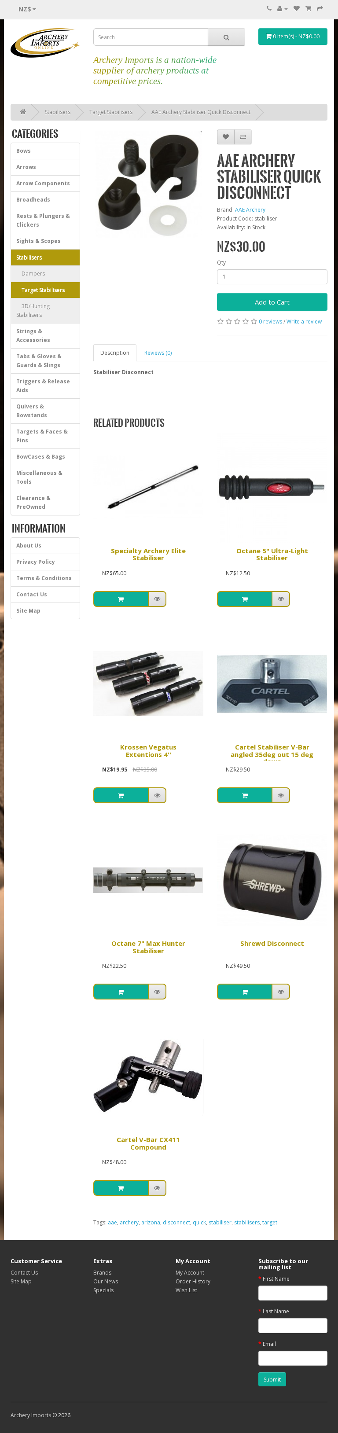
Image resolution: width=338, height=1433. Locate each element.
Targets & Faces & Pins (42, 436)
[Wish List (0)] (297, 8)
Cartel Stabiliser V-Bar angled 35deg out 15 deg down (272, 754)
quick (199, 1222)
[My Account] (282, 8)
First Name (276, 1278)
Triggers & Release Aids (43, 386)
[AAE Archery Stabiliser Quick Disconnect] (148, 184)
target (269, 1222)
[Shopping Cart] (308, 8)
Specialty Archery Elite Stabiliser (148, 554)
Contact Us (31, 594)
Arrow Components (43, 183)
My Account (190, 1272)
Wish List (186, 1290)
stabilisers (247, 1222)
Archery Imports (31, 1415)
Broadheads (33, 199)
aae (112, 1222)
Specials (103, 1290)
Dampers (30, 273)
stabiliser (220, 1222)
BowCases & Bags (40, 456)
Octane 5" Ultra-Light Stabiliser (272, 554)
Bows (23, 150)
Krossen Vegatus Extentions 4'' (148, 750)
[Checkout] (320, 8)
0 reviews (270, 321)
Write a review (304, 321)
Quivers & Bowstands (31, 411)
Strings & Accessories (33, 335)
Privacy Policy (35, 562)
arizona (150, 1222)
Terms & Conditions (44, 578)
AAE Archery (250, 209)
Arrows (26, 167)
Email (269, 1344)
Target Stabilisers (110, 112)
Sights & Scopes (38, 241)
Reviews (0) (158, 352)
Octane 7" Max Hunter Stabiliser (148, 947)
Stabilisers (57, 112)
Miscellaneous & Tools (39, 477)
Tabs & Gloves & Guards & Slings (39, 361)
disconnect (176, 1222)
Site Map (28, 610)
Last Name (276, 1311)
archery (129, 1222)
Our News (105, 1281)
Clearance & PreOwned (33, 502)
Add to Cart (272, 302)
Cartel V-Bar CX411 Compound (148, 1143)
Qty (221, 262)
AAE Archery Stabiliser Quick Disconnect (200, 112)
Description (114, 352)
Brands (102, 1272)
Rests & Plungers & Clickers (43, 220)
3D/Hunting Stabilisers (33, 310)
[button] (157, 599)
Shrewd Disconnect (272, 943)
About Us (28, 545)
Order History (193, 1281)
